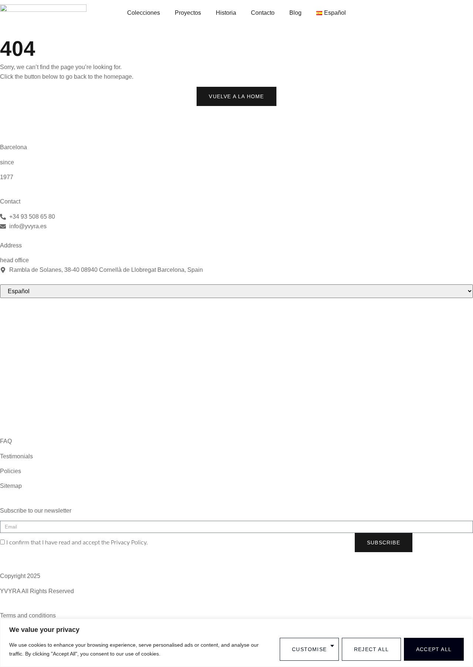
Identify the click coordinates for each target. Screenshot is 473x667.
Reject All (371, 649)
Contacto (263, 13)
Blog (295, 13)
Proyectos (188, 13)
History (9, 426)
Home (8, 382)
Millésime (12, 322)
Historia (226, 13)
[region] (236, 643)
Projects (10, 396)
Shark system (17, 366)
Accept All (434, 649)
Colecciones (143, 13)
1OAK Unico (16, 337)
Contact (10, 411)
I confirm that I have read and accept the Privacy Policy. (77, 542)
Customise (309, 649)
